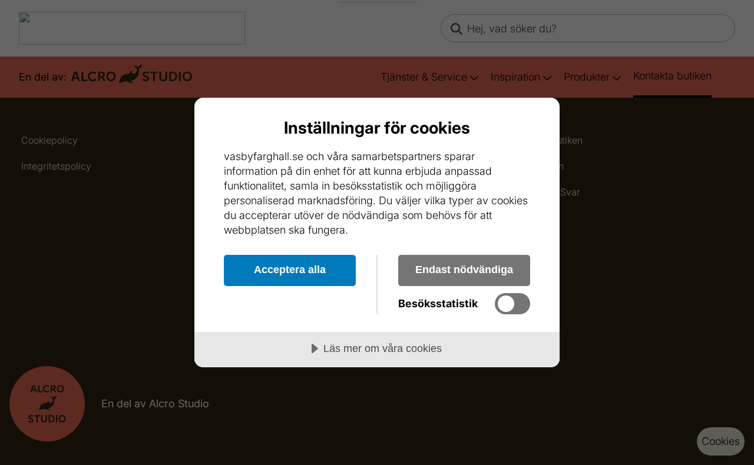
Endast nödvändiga (464, 269)
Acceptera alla (290, 269)
